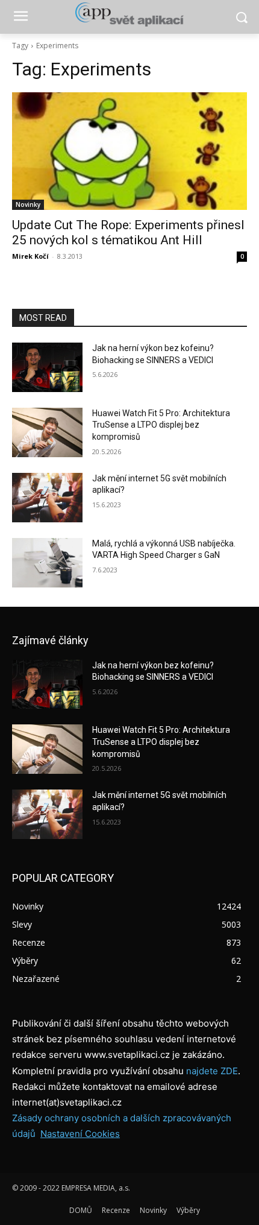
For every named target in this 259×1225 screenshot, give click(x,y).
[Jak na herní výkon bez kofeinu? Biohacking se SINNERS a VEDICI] (47, 367)
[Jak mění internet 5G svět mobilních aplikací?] (47, 497)
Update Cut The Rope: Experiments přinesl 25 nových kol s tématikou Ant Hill (128, 232)
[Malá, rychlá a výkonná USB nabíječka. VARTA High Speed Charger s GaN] (47, 562)
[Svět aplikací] (129, 14)
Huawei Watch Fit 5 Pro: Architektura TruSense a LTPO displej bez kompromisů (161, 425)
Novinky (28, 204)
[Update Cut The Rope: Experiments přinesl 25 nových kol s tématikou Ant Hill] (129, 151)
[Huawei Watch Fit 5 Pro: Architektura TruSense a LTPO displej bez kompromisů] (47, 432)
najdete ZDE (212, 1071)
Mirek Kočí (30, 256)
